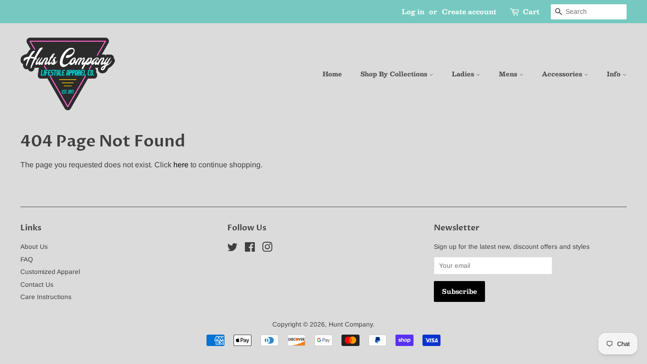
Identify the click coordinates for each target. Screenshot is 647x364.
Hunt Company (351, 324)
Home (332, 74)
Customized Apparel (50, 271)
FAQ (26, 259)
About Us (34, 246)
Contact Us (37, 284)
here (181, 165)
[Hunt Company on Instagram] (267, 249)
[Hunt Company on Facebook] (249, 249)
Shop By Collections (394, 74)
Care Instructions (46, 296)
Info (614, 74)
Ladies (464, 74)
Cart (531, 11)
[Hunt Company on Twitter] (232, 249)
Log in (413, 11)
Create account (469, 11)
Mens (509, 74)
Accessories (563, 74)
